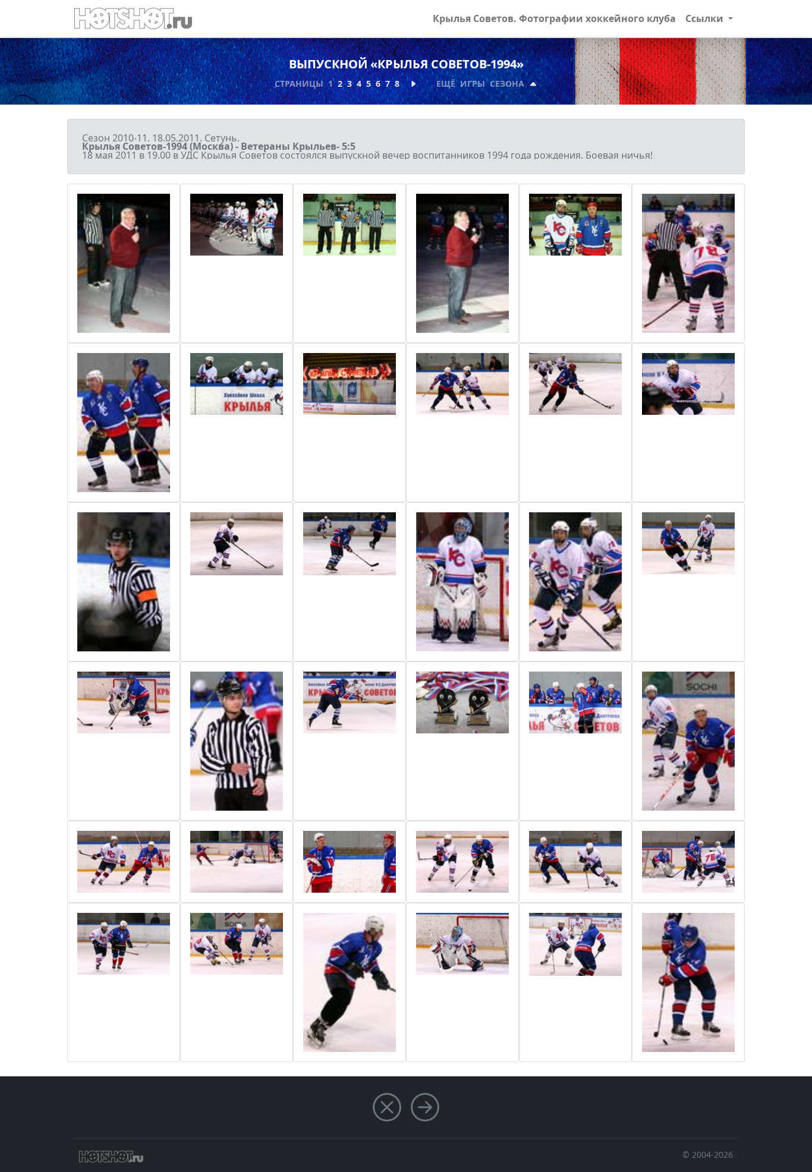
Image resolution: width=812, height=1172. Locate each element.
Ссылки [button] (705, 18)
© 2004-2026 (707, 1154)
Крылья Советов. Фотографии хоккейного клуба (554, 18)
